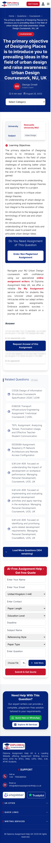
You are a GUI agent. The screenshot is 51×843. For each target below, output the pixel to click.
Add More (38, 663)
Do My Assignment (30, 288)
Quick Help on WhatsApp (27, 718)
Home (11, 16)
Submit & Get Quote (25, 671)
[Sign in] (43, 4)
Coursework (34, 16)
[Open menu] (48, 4)
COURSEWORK (25, 34)
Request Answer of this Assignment (25, 346)
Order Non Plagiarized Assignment (25, 256)
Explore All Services (27, 724)
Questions (21, 16)
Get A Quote (33, 4)
